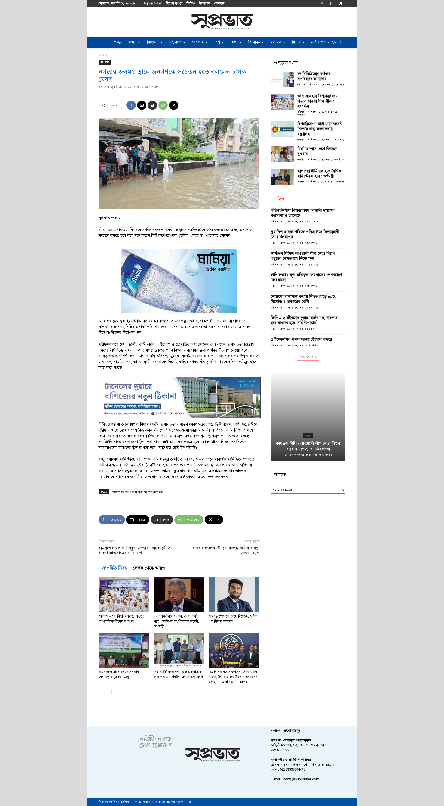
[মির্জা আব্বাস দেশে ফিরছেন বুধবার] (282, 154)
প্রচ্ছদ (118, 42)
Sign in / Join (152, 3)
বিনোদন (254, 42)
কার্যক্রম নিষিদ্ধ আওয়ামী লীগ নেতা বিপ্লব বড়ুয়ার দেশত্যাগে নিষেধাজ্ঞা (303, 256)
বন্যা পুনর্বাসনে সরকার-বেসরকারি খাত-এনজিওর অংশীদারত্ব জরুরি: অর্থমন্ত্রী (176, 621)
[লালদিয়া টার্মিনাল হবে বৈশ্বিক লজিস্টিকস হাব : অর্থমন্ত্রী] (282, 177)
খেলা (234, 42)
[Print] (152, 105)
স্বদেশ (132, 42)
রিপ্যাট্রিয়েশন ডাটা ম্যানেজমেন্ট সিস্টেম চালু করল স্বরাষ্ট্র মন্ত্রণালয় (319, 128)
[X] (340, 3)
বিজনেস (153, 42)
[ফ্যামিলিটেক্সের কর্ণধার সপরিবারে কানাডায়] (282, 79)
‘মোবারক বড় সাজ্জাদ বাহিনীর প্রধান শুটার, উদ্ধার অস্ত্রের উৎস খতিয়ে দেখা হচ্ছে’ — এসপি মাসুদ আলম (234, 677)
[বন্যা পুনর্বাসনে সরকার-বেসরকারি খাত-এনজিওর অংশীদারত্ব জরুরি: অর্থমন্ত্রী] (179, 594)
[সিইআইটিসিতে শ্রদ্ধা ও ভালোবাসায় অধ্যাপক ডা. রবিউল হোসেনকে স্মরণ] (179, 650)
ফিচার (296, 42)
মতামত (276, 42)
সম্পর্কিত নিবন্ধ (114, 568)
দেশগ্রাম (198, 42)
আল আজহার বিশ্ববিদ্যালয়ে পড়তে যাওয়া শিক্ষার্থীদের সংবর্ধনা (317, 101)
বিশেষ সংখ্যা (174, 3)
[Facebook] (331, 3)
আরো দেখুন (306, 357)
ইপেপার (204, 3)
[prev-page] (101, 691)
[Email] (141, 105)
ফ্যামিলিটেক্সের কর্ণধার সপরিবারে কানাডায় (313, 76)
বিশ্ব (217, 42)
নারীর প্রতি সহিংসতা (326, 42)
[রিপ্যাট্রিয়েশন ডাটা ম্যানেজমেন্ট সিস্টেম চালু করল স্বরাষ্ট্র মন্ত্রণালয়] (282, 129)
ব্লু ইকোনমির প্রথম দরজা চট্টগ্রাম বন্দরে (301, 339)
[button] (322, 3)
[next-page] (109, 691)
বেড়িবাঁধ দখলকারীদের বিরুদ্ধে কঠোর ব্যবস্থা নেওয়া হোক (225, 550)
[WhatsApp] (163, 105)
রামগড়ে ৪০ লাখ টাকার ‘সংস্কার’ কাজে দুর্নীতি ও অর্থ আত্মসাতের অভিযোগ (134, 550)
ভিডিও (191, 3)
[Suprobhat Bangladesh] (222, 22)
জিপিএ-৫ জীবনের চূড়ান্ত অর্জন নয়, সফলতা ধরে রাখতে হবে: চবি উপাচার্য (305, 320)
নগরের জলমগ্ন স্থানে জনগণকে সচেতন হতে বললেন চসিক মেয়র (137, 491)
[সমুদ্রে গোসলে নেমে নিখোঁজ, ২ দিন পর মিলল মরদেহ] (234, 594)
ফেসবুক (219, 3)
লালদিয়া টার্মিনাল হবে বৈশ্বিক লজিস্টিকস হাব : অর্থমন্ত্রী (319, 174)
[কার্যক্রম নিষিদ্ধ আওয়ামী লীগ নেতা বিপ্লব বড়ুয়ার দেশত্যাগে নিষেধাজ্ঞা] (308, 416)
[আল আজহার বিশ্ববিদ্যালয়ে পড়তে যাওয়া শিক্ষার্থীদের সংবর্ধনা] (124, 594)
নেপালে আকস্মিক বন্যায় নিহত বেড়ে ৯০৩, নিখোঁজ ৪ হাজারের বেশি (303, 299)
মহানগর (175, 42)
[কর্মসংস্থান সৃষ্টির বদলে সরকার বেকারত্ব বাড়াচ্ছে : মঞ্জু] (124, 650)
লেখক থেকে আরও (149, 568)
